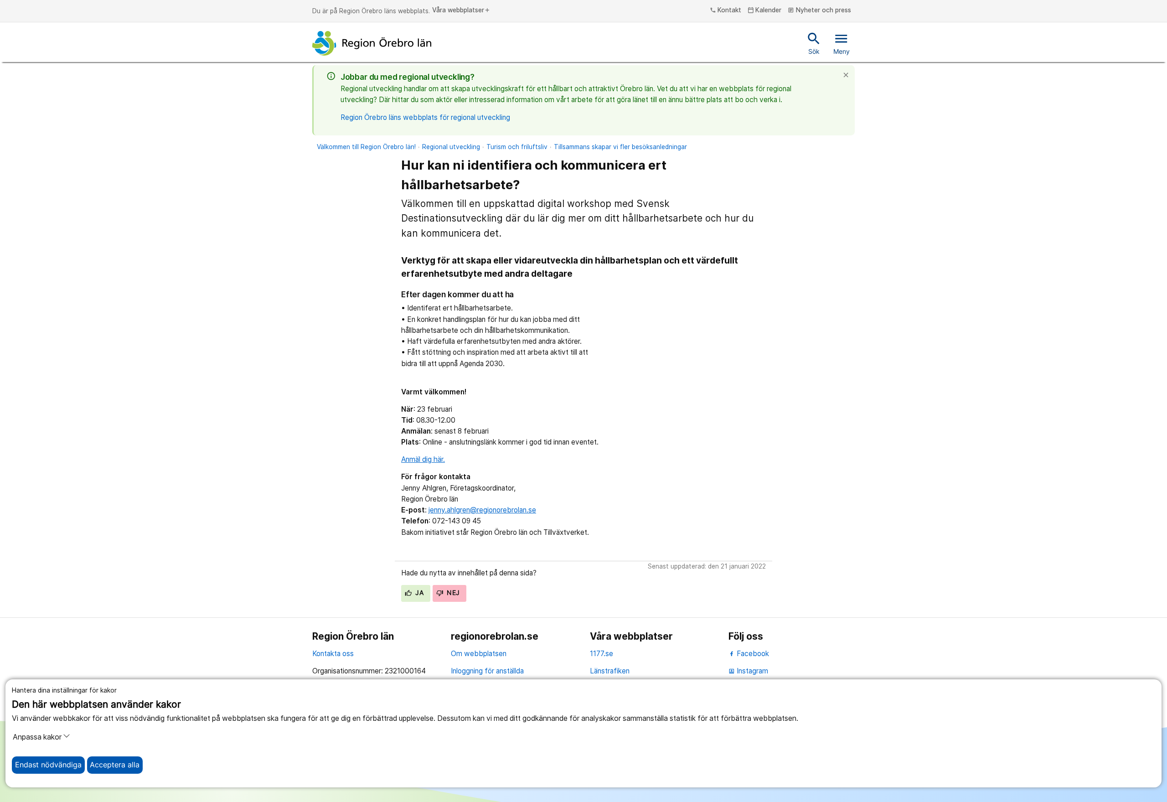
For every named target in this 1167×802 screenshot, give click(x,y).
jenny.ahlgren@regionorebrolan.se (482, 510)
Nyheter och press (819, 10)
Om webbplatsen (478, 653)
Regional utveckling (451, 146)
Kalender (765, 10)
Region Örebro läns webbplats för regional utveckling (425, 117)
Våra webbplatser (461, 10)
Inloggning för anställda (487, 671)
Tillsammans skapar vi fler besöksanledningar (620, 146)
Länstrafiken (610, 671)
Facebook (752, 653)
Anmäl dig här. (423, 459)
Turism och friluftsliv (516, 146)
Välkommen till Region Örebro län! (366, 146)
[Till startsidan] (372, 43)
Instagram (748, 671)
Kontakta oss (333, 653)
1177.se (601, 653)
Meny (841, 43)
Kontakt (726, 10)
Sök (814, 43)
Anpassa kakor (37, 737)
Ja (418, 592)
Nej (452, 592)
